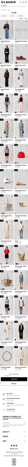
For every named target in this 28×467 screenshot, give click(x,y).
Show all (14, 383)
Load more (14, 379)
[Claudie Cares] (14, 462)
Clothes (3, 16)
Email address (6, 422)
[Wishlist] (12, 22)
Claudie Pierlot (4, 9)
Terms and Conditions (10, 451)
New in (12, 16)
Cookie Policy (9, 452)
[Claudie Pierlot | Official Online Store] (8, 2)
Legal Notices (14, 453)
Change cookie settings (18, 452)
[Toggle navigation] (26, 2)
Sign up (24, 422)
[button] (20, 2)
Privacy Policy (19, 451)
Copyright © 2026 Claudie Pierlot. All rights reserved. (14, 455)
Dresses (20, 16)
